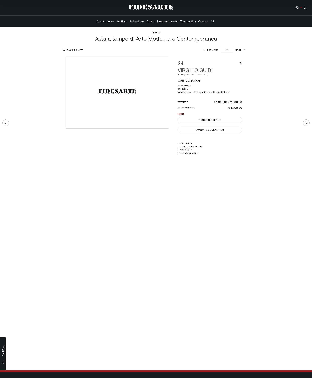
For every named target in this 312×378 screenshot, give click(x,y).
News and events (167, 21)
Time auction (188, 21)
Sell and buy (136, 21)
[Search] (212, 21)
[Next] (306, 122)
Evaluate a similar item (210, 130)
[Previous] (5, 122)
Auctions (121, 21)
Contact (203, 21)
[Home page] (150, 7)
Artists (151, 21)
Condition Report (191, 146)
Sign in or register (209, 120)
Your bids (186, 149)
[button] (297, 7)
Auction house (105, 21)
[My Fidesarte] (305, 8)
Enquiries (186, 143)
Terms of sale (189, 153)
